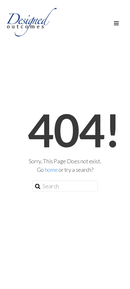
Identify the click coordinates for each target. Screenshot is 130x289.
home (51, 169)
